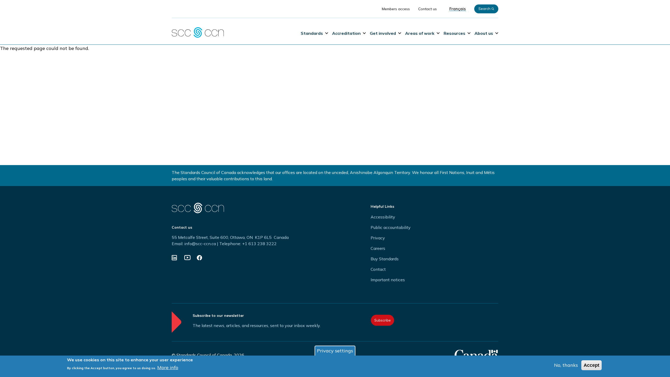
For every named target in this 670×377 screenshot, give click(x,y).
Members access (396, 9)
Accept (591, 365)
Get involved (383, 33)
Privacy (378, 237)
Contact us (427, 9)
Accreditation (346, 33)
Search (484, 8)
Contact (378, 269)
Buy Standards (385, 258)
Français (457, 9)
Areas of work (419, 33)
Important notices (388, 279)
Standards (312, 33)
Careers (378, 248)
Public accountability (391, 227)
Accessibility (383, 217)
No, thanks (566, 365)
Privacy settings (335, 351)
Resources (454, 33)
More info (167, 367)
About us (483, 33)
